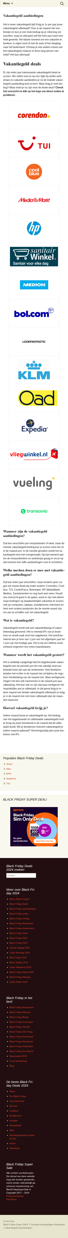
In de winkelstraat (18, 1061)
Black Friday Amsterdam (21, 1007)
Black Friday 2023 (18, 943)
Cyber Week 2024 (18, 982)
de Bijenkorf (15, 1115)
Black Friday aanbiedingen (22, 909)
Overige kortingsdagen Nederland (48, 1224)
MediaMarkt (15, 1125)
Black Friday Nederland (21, 923)
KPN (8, 773)
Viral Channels (16, 1101)
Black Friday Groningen (21, 1022)
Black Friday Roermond (21, 1036)
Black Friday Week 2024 (21, 972)
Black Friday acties (18, 913)
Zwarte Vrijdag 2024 (19, 948)
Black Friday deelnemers (21, 928)
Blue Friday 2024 (18, 957)
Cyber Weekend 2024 (20, 967)
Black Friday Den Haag (21, 1031)
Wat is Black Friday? (19, 899)
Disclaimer (11, 1199)
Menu (6, 3)
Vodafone (11, 778)
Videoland (14, 1148)
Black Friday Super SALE (15, 1224)
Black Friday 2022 (18, 938)
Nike (8, 769)
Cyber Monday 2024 (19, 952)
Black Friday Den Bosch (21, 1051)
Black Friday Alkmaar (20, 1012)
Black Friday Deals (18, 904)
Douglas (13, 1120)
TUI (8, 783)
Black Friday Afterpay (20, 977)
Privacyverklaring (14, 1196)
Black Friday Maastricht (21, 1041)
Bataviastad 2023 (18, 1056)
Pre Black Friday (17, 1096)
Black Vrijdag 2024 (18, 962)
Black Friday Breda (18, 1017)
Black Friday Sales (18, 933)
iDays (12, 1091)
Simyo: (9, 764)
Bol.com (13, 1106)
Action (12, 1143)
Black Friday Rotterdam (21, 1046)
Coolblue (13, 1111)
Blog (11, 1066)
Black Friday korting (19, 918)
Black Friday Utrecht (19, 1027)
